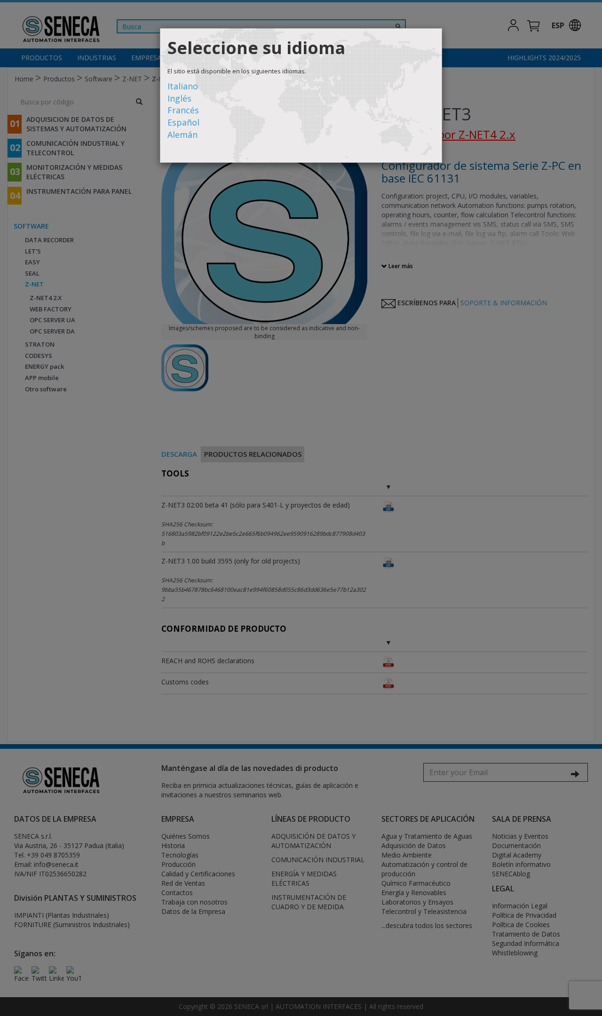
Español (183, 122)
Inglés (179, 98)
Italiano (182, 86)
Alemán (182, 134)
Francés (183, 110)
